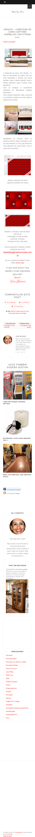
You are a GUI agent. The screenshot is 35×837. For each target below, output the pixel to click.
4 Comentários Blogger (13, 493)
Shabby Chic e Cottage (12, 701)
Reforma (8, 698)
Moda (7, 678)
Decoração (9, 655)
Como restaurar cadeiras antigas (14, 402)
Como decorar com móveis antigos (16, 569)
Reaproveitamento (11, 688)
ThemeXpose (18, 832)
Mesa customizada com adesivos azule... (17, 475)
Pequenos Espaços (11, 681)
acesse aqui (20, 263)
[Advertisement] (19, 23)
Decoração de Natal (12, 665)
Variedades (9, 704)
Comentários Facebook (13, 489)
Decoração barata (14, 313)
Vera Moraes (21, 336)
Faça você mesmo (11, 668)
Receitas (8, 691)
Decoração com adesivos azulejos (16, 662)
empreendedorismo (11, 714)
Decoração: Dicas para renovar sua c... (17, 439)
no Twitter (25, 302)
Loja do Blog (9, 672)
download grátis (10, 711)
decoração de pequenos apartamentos (17, 708)
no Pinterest (18, 306)
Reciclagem (9, 695)
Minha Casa (9, 675)
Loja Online (23, 313)
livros (7, 718)
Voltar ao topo (7, 836)
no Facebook (11, 302)
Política (8, 685)
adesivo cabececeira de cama (20, 311)
